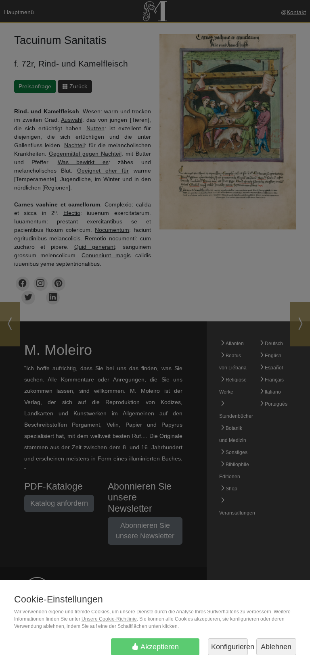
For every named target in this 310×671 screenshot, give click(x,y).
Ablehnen (276, 647)
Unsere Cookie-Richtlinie (109, 619)
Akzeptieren (159, 647)
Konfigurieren (229, 647)
